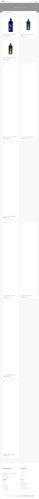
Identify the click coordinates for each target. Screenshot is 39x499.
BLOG (22, 473)
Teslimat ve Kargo (5, 488)
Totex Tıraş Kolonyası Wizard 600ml (9, 374)
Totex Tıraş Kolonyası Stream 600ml (27, 295)
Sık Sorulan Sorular (5, 490)
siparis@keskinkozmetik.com (7, 477)
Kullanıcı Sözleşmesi (24, 483)
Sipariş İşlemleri (5, 485)
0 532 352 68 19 (5, 475)
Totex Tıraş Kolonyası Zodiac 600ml (9, 454)
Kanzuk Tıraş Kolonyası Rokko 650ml (27, 136)
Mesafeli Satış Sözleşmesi (24, 488)
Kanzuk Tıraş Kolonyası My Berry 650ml (9, 136)
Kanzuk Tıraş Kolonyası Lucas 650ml (9, 57)
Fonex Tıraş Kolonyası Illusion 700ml (9, 34)
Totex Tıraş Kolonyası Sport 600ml (9, 295)
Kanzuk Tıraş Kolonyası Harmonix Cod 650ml (27, 35)
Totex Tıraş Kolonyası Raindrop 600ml (9, 216)
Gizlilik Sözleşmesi (23, 485)
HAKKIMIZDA (23, 472)
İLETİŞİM (22, 475)
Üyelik (4, 483)
